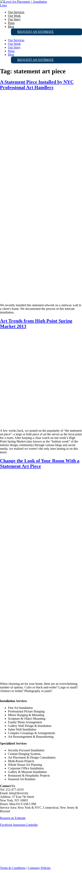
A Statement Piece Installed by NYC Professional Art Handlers (37, 84)
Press (11, 23)
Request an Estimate (35, 31)
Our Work (14, 15)
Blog (11, 26)
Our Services (16, 12)
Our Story (14, 19)
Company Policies (39, 868)
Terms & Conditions (12, 868)
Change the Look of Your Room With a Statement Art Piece (39, 463)
